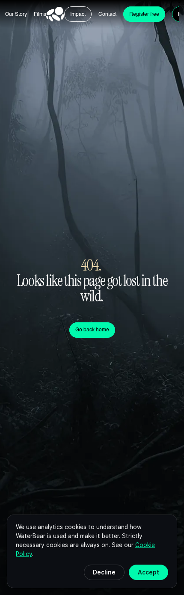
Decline (104, 572)
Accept (148, 572)
